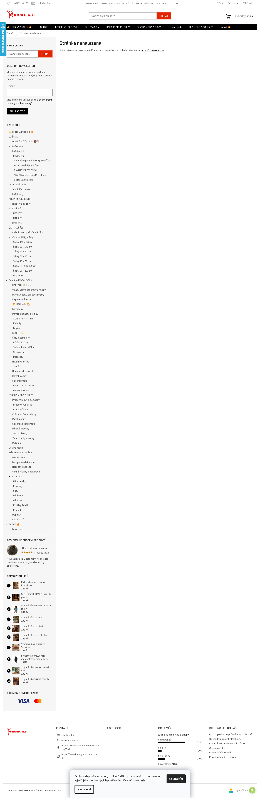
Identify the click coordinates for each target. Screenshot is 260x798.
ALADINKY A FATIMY (23, 319)
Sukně (15, 366)
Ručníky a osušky (21, 204)
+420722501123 (69, 740)
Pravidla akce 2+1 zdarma (222, 757)
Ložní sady (18, 194)
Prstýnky (18, 510)
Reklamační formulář (220, 752)
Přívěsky (18, 486)
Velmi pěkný (164, 740)
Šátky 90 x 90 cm (22, 256)
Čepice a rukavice (21, 299)
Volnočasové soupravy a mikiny (29, 290)
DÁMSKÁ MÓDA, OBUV (20, 280)
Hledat (163, 15)
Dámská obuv (19, 376)
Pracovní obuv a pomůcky (26, 400)
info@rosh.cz (68, 735)
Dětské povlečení (23, 180)
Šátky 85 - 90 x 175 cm (24, 266)
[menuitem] (19, 27)
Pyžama (16, 443)
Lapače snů (18, 519)
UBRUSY (17, 213)
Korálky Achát (20, 505)
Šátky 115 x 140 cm (23, 242)
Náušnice (18, 495)
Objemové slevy (218, 748)
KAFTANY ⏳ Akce (21, 285)
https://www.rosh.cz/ (153, 50)
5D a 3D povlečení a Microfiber (30, 175)
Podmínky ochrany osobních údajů (227, 743)
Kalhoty (17, 323)
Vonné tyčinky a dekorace (26, 472)
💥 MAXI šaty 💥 (21, 304)
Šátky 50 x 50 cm (22, 251)
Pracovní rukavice (22, 405)
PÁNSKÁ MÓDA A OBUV (21, 395)
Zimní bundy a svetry (23, 438)
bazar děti (17, 529)
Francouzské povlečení (26, 165)
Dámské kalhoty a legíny (25, 314)
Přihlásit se (17, 111)
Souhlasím (176, 779)
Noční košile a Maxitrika (24, 371)
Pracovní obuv (20, 409)
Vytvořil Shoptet (244, 790)
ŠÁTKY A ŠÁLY (16, 228)
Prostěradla (19, 184)
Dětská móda (16, 448)
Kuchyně (16, 208)
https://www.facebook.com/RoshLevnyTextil (80, 747)
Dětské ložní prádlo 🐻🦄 (26, 141)
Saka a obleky (19, 433)
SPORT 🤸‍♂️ (18, 333)
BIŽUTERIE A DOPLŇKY (20, 452)
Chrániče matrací (22, 189)
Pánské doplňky (20, 429)
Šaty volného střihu (23, 347)
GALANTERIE (18, 457)
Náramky (18, 500)
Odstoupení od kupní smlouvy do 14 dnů (107, 3)
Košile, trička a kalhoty (24, 414)
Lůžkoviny (17, 146)
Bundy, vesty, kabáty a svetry (28, 295)
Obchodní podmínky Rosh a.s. (152, 3)
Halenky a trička (20, 362)
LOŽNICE (13, 137)
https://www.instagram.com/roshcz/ (79, 756)
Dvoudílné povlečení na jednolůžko (32, 160)
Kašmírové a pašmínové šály (27, 232)
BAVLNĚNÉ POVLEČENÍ (25, 170)
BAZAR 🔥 (14, 524)
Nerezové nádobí (21, 467)
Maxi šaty (18, 357)
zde (143, 780)
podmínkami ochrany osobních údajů (29, 101)
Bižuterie (17, 476)
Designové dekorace (23, 462)
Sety (15, 491)
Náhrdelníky (19, 481)
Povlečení (18, 156)
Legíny (16, 328)
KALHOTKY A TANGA (23, 385)
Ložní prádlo (18, 151)
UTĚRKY (17, 218)
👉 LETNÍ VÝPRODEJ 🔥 (21, 132)
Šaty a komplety (21, 338)
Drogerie (17, 223)
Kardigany (17, 309)
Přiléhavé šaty (20, 342)
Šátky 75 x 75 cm (22, 261)
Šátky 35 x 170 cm (22, 247)
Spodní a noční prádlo (23, 424)
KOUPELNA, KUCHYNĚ (20, 199)
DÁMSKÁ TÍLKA (21, 390)
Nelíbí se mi (164, 756)
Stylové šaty (20, 352)
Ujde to (162, 748)
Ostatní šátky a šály (22, 237)
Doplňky (16, 515)
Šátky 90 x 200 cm (22, 271)
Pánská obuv (19, 419)
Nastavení (84, 789)
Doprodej (18, 275)
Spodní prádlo (19, 381)
